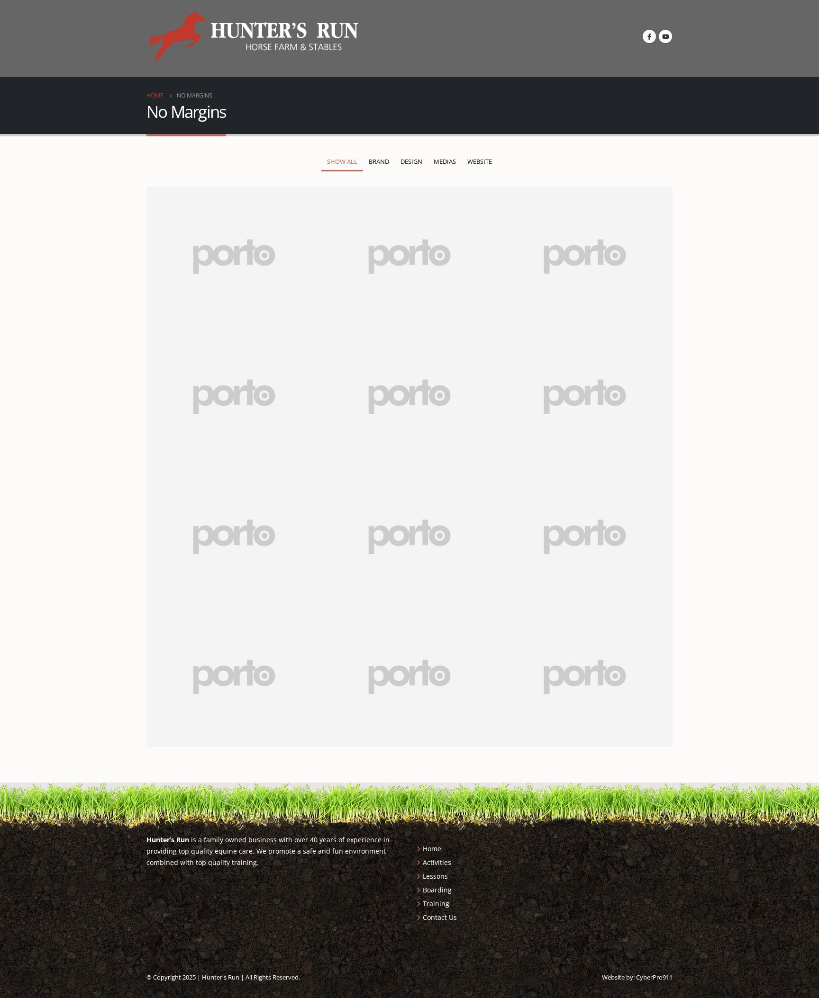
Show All (342, 161)
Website (479, 161)
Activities (437, 862)
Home (432, 848)
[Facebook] (649, 36)
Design (411, 161)
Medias (445, 161)
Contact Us (440, 917)
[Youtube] (665, 36)
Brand (379, 161)
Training (436, 903)
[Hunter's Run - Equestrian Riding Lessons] (253, 36)
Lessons (435, 876)
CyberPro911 (654, 977)
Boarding (437, 889)
